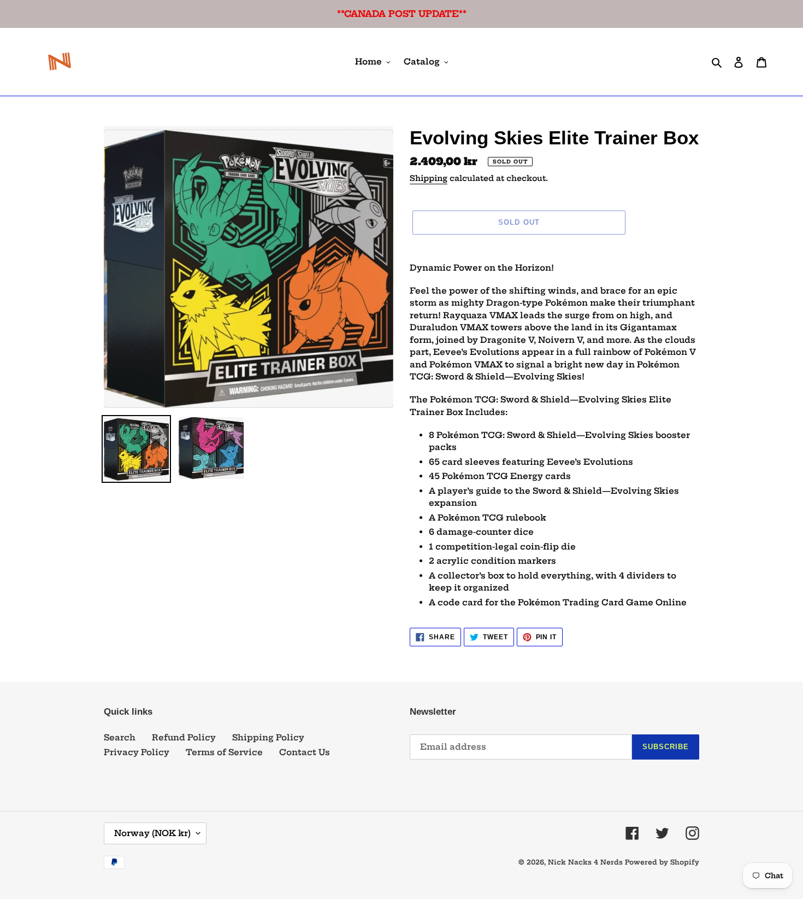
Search (119, 737)
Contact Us (304, 752)
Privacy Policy (136, 752)
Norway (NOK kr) (152, 833)
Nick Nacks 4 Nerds (585, 862)
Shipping (428, 178)
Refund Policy (184, 737)
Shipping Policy (268, 737)
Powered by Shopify (662, 862)
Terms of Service (224, 752)
